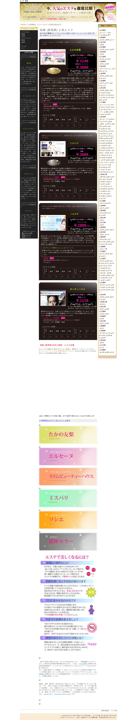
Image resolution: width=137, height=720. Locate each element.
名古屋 (105, 244)
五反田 (105, 131)
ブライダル (60, 33)
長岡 (104, 215)
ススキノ (104, 32)
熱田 (109, 241)
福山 (107, 314)
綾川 (102, 323)
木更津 (108, 114)
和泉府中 (106, 277)
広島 (102, 314)
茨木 (102, 261)
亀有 (102, 124)
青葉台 (105, 191)
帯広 (109, 35)
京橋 (107, 261)
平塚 (104, 198)
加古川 (103, 285)
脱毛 (90, 33)
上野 (109, 136)
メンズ (52, 35)
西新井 (105, 145)
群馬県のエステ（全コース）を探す (55, 420)
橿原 (102, 297)
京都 (107, 253)
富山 (102, 220)
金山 (106, 239)
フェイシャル (81, 33)
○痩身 (23, 34)
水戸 (107, 83)
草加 (104, 97)
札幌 (104, 35)
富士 (112, 229)
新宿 (107, 138)
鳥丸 (104, 256)
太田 (104, 78)
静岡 (102, 229)
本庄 (105, 100)
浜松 (107, 229)
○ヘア (23, 48)
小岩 (104, 136)
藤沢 (104, 196)
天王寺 (110, 270)
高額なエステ (26, 235)
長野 (107, 208)
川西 (109, 287)
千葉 (104, 109)
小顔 (73, 33)
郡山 (102, 64)
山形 (102, 59)
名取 (112, 49)
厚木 (104, 184)
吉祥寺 (109, 124)
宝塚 (104, 290)
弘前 (102, 40)
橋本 (104, 181)
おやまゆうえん (106, 68)
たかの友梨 (68, 435)
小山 (105, 71)
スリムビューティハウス (68, 477)
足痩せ (45, 35)
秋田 (102, 54)
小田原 (105, 186)
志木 (104, 92)
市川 (104, 107)
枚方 (109, 280)
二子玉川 (106, 162)
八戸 (112, 40)
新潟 (106, 213)
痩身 (68, 33)
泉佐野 (105, 268)
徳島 (102, 318)
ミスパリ (68, 498)
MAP (55, 104)
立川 (112, 172)
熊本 (102, 342)
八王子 (105, 165)
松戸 (109, 107)
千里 (104, 265)
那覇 (107, 352)
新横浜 (105, 189)
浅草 (107, 153)
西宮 (104, 287)
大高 (104, 241)
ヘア (58, 35)
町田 (109, 160)
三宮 (109, 285)
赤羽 (104, 150)
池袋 (104, 157)
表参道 (105, 167)
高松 (107, 323)
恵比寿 (105, 128)
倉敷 (107, 309)
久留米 (103, 333)
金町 (105, 126)
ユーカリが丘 (105, 104)
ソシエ (68, 520)
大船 (104, 193)
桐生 (102, 76)
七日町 (108, 59)
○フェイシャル (26, 38)
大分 (102, 347)
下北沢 (105, 121)
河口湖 (103, 203)
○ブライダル (25, 32)
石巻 (102, 49)
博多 (104, 335)
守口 (107, 263)
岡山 (102, 309)
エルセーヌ (68, 457)
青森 (107, 40)
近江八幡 (104, 249)
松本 (102, 208)
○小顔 (23, 36)
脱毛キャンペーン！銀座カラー (68, 542)
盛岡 (102, 44)
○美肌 (23, 42)
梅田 (109, 275)
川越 (109, 95)
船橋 (107, 112)
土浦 (104, 85)
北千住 (105, 169)
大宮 (109, 97)
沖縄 (102, 352)
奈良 (104, 299)
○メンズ (23, 46)
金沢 (102, 225)
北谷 (112, 352)
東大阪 (103, 273)
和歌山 (103, 304)
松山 (102, 328)
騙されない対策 (27, 233)
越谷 (107, 90)
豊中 (104, 280)
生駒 (107, 297)
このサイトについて (29, 231)
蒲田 (110, 121)
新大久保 (106, 140)
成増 (104, 143)
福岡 (104, 338)
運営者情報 (105, 710)
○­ (21, 44)
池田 (104, 270)
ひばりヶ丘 (105, 119)
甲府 (109, 203)
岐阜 (102, 234)
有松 (110, 244)
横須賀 (103, 177)
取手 (102, 83)
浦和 (102, 90)
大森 (107, 155)
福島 (107, 64)
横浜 (109, 177)
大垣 (107, 234)
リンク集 (114, 710)
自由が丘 (106, 133)
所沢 (104, 95)
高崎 (107, 76)
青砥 (104, 148)
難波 (104, 275)
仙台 (107, 49)
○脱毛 (23, 40)
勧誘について (26, 237)
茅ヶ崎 (106, 179)
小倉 (109, 333)
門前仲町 (106, 172)
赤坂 (109, 150)
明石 (109, 290)
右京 (102, 253)
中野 (104, 160)
